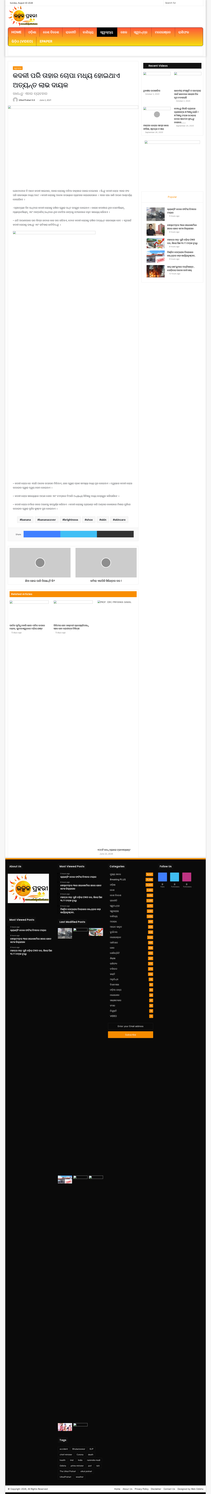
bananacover (47, 519)
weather (79, 1477)
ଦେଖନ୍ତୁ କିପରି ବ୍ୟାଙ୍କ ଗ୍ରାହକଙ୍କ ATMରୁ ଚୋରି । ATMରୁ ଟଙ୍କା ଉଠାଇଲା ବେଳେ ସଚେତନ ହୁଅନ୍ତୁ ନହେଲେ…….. (186, 115)
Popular (172, 196)
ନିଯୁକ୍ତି (113, 1010)
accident (64, 1449)
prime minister (77, 1465)
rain (98, 1465)
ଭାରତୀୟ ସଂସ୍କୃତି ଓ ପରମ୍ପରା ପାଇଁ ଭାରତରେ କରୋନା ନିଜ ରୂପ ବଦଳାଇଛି (187, 94)
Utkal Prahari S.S (27, 100)
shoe (89, 519)
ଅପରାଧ (113, 921)
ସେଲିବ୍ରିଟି (115, 953)
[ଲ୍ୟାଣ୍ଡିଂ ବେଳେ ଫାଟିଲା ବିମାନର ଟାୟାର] (156, 214)
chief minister (66, 1454)
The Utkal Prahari (68, 1471)
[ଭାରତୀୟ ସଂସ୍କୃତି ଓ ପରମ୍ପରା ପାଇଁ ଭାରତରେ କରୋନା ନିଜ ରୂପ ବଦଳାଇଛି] (187, 79)
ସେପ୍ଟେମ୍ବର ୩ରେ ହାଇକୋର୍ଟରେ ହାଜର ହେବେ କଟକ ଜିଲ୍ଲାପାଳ (182, 226)
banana (26, 519)
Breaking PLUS (118, 879)
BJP (91, 1449)
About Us (127, 1489)
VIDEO (113, 1016)
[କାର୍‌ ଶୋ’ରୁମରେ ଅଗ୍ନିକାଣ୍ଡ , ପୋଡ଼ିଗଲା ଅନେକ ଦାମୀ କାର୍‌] (156, 271)
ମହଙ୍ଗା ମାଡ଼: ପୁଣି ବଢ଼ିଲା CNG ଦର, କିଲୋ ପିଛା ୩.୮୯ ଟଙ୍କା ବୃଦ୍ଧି (182, 241)
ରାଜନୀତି (113, 900)
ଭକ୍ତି (112, 974)
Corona (80, 1454)
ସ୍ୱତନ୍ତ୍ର (115, 905)
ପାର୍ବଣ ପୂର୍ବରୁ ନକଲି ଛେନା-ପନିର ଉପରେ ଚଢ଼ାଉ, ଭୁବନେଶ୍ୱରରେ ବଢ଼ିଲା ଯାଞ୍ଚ (27, 627)
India (80, 1460)
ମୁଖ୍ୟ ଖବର (115, 874)
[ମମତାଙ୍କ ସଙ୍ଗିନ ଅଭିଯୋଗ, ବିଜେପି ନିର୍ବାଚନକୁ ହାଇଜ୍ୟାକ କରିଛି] (96, 1299)
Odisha (63, 1465)
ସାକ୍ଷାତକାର (115, 1000)
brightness (71, 519)
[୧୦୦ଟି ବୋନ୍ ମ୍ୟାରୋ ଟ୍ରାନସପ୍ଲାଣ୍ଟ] (117, 723)
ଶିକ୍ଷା (112, 958)
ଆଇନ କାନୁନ (116, 926)
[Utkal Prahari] (23, 15)
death (90, 1454)
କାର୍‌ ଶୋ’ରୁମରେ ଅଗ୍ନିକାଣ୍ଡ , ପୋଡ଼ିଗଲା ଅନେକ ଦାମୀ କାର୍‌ (181, 268)
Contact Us (169, 1489)
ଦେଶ (112, 890)
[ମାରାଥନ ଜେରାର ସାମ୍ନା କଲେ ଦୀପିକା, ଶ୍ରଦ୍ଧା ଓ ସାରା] (157, 114)
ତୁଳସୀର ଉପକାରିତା (151, 90)
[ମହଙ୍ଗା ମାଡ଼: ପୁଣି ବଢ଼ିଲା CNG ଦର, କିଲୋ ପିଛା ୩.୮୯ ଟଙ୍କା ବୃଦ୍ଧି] (156, 243)
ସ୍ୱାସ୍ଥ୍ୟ (18, 68)
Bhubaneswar (78, 1449)
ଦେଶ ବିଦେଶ (115, 895)
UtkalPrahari (65, 1477)
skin (103, 519)
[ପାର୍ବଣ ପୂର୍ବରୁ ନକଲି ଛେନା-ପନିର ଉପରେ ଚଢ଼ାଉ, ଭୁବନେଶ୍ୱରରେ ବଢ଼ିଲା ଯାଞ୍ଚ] (29, 611)
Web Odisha (197, 1489)
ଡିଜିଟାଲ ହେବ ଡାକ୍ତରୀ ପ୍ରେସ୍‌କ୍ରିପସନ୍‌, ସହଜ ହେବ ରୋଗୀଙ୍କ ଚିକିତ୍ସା (71, 627)
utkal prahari (86, 1471)
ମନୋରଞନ (115, 995)
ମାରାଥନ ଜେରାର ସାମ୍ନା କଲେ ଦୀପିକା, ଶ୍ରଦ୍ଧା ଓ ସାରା (156, 127)
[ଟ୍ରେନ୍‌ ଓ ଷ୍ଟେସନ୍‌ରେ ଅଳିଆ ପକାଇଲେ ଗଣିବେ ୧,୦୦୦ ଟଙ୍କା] (80, 1427)
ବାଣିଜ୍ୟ (114, 916)
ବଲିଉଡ (113, 968)
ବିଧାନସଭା (114, 984)
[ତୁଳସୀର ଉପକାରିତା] (157, 79)
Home (117, 1489)
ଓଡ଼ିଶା (112, 884)
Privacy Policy (142, 1489)
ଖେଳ (112, 947)
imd (71, 1460)
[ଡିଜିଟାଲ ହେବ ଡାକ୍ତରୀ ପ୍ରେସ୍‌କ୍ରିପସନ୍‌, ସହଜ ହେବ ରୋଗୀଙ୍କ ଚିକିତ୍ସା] (73, 611)
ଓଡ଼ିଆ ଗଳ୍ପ (115, 989)
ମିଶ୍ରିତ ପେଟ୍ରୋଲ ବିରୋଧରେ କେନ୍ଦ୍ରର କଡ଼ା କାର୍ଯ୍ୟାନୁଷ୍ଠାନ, (181, 253)
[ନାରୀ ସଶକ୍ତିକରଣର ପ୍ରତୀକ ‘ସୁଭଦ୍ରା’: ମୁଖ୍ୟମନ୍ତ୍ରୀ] (65, 1427)
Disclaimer (156, 1489)
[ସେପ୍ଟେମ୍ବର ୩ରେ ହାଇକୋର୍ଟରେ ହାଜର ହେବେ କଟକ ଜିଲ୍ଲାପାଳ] (156, 229)
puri (90, 1465)
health (62, 1460)
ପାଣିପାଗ (114, 942)
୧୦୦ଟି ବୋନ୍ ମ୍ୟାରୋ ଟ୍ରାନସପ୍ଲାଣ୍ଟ (114, 849)
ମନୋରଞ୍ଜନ (115, 937)
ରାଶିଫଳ (113, 963)
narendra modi (93, 1460)
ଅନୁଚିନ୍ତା (114, 979)
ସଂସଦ (112, 1005)
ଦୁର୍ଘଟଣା (113, 932)
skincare (120, 519)
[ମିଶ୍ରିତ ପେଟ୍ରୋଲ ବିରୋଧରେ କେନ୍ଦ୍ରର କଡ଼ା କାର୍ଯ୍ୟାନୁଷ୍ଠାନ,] (156, 256)
